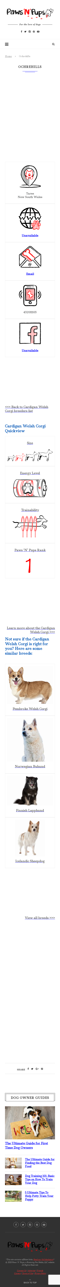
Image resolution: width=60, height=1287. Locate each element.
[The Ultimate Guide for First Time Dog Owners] (30, 1109)
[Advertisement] (30, 958)
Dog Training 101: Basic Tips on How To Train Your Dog (39, 1179)
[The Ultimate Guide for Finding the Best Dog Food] (13, 1160)
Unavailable (30, 235)
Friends (40, 1270)
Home (8, 56)
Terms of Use (27, 1273)
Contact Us (21, 1270)
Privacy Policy (40, 1273)
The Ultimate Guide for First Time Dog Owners (26, 1145)
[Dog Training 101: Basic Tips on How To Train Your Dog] (13, 1177)
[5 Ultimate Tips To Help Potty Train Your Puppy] (13, 1193)
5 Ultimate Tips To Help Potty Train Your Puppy (39, 1196)
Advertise (32, 1270)
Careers (17, 1273)
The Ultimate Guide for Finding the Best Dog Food (40, 1163)
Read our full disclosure (43, 1259)
